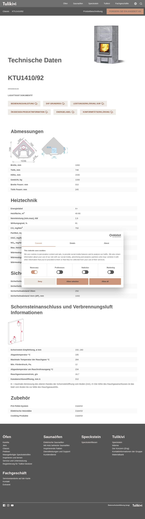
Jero (5, 445)
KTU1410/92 (17, 11)
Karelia (6, 442)
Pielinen (6, 451)
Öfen (65, 3)
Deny (40, 281)
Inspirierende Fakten (53, 448)
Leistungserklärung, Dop (87, 104)
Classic (6, 11)
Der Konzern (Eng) (120, 448)
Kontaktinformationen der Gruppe (127, 451)
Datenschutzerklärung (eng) (119, 505)
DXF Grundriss (53, 104)
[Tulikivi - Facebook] (4, 505)
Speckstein (93, 3)
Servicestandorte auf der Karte (16, 478)
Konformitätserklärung (96, 112)
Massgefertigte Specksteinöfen (17, 454)
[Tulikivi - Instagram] (8, 505)
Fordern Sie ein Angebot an (125, 11)
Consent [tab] (38, 243)
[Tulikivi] (12, 3)
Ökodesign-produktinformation (27, 112)
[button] (141, 3)
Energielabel (63, 112)
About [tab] (106, 243)
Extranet (6, 484)
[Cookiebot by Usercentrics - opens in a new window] (111, 235)
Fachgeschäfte (122, 3)
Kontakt (6, 481)
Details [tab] (72, 243)
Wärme (115, 445)
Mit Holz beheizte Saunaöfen (57, 445)
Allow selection (72, 281)
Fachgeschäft (15, 473)
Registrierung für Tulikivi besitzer (17, 464)
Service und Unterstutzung (15, 461)
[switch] (60, 272)
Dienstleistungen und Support (57, 451)
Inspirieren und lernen (12, 458)
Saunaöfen (78, 3)
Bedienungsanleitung (22, 104)
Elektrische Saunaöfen (54, 442)
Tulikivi (107, 3)
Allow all (105, 281)
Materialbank (118, 454)
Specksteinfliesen (89, 442)
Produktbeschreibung (93, 11)
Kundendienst (50, 454)
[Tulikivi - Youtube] (12, 505)
